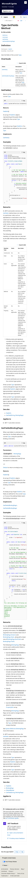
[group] (15, 103)
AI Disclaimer (4, 869)
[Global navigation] (1, 17)
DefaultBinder (10, 790)
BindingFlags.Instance (9, 635)
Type (20, 55)
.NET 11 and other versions (12, 423)
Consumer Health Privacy (7, 873)
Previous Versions (14, 869)
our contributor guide (12, 818)
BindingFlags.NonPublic (14, 639)
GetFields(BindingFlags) (8, 41)
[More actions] (25, 20)
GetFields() (5, 39)
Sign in (25, 17)
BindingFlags (17, 454)
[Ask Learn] (18, 20)
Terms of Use (20, 873)
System (10, 49)
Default (5, 467)
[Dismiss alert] (25, 2)
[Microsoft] (14, 17)
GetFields (6, 213)
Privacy (10, 871)
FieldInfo (5, 111)
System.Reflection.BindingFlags (15, 728)
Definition (5, 35)
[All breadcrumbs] (2, 20)
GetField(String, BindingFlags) (14, 415)
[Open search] (20, 17)
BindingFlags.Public (9, 641)
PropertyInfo (10, 707)
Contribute (4, 871)
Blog (22, 869)
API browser (8, 20)
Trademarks (4, 876)
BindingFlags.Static (8, 637)
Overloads (5, 37)
